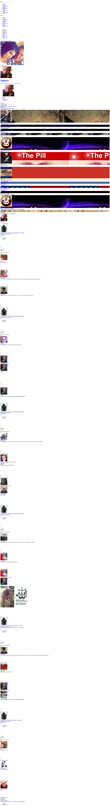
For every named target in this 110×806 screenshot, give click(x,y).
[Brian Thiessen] (55, 764)
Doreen (1, 464)
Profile (4, 97)
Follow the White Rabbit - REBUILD (7, 208)
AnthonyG (4, 80)
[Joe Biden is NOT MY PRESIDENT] (55, 116)
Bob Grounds (2, 440)
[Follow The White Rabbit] (55, 143)
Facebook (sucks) (3, 184)
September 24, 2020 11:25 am (5, 233)
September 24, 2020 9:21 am (5, 514)
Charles (1, 371)
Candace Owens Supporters (5, 127)
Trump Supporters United (5, 188)
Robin (1, 748)
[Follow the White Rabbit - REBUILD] (55, 201)
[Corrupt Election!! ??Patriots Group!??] (55, 106)
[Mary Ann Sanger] (55, 694)
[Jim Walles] (55, 339)
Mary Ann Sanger (3, 698)
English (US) (23, 801)
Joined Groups (3, 105)
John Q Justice (3, 493)
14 (0, 329)
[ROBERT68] (55, 290)
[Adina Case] (55, 666)
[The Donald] (55, 129)
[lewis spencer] (55, 274)
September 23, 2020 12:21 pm (5, 626)
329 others (22, 316)
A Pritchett (14, 720)
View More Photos (3, 800)
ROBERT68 (2, 294)
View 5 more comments (4, 739)
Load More (2, 798)
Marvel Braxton (3, 541)
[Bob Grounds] (55, 436)
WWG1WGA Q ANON (4, 193)
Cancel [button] (2, 65)
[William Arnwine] (55, 785)
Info (3, 98)
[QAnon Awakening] (55, 158)
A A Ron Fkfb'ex (15, 232)
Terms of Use (5, 804)
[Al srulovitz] (55, 228)
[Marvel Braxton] (55, 537)
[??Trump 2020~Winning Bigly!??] (55, 173)
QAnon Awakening (4, 165)
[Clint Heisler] (55, 556)
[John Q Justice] (55, 489)
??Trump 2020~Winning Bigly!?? (6, 180)
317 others (20, 720)
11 (0, 247)
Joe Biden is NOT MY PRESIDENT (7, 123)
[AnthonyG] (55, 217)
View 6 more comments (4, 252)
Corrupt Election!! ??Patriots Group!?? (7, 108)
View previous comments (5, 334)
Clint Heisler (2, 560)
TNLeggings (2, 212)
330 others (22, 232)
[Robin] (55, 744)
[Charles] (55, 367)
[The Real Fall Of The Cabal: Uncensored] (55, 133)
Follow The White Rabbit (5, 150)
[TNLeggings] (55, 210)
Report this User (6, 223)
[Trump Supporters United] (55, 186)
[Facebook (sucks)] (55, 182)
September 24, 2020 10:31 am (5, 317)
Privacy (4, 803)
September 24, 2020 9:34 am (5, 412)
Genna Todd (2, 261)
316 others (20, 625)
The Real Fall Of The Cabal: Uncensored (7, 135)
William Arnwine (3, 789)
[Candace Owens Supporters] (55, 125)
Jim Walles (2, 343)
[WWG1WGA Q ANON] (55, 191)
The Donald (2, 131)
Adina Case (2, 670)
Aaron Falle (14, 625)
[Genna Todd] (55, 257)
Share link (4, 237)
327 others (22, 513)
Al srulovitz (2, 232)
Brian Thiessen (3, 768)
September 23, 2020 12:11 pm (5, 721)
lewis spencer (2, 278)
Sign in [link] (1, 15)
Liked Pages (2, 190)
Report (4, 321)
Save (5, 65)
